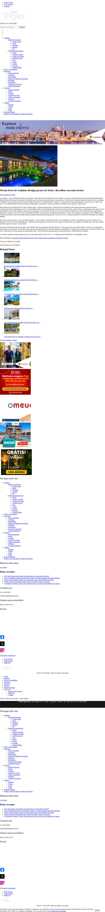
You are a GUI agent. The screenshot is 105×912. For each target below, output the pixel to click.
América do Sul (17, 58)
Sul (13, 49)
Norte (14, 43)
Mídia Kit (7, 663)
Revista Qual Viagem (15, 691)
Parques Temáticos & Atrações (18, 79)
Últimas (6, 103)
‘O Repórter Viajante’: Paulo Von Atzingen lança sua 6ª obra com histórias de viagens (31, 583)
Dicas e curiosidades (10, 69)
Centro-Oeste (16, 42)
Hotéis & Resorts (13, 90)
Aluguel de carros (14, 95)
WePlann (11, 99)
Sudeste (14, 47)
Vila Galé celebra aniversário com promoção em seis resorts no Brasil (26, 576)
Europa (14, 64)
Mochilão (11, 80)
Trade (10, 110)
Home (6, 676)
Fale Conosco (8, 4)
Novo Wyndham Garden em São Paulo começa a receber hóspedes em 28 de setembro (32, 578)
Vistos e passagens (14, 97)
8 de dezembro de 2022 (7, 195)
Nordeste (15, 45)
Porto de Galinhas (6, 340)
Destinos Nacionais (14, 40)
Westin (14, 340)
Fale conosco (8, 659)
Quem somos (8, 661)
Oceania (15, 66)
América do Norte (18, 56)
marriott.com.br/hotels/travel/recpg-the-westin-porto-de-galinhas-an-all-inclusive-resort (40, 238)
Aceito (97, 910)
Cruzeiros (11, 75)
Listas (10, 108)
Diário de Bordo (13, 73)
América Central (17, 54)
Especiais (7, 71)
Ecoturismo (12, 82)
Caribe (14, 62)
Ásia (13, 60)
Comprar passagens (14, 101)
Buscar (22, 27)
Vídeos (10, 106)
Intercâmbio (12, 77)
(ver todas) (3, 567)
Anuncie (7, 6)
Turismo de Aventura (15, 84)
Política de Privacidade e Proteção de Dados (18, 114)
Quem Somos (8, 2)
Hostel (10, 92)
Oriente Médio (17, 67)
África (14, 53)
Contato (10, 695)
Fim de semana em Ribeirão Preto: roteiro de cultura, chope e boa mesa (27, 582)
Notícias (11, 105)
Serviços (7, 88)
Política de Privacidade (58, 911)
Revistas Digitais (9, 112)
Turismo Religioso (14, 86)
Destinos (7, 38)
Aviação (11, 93)
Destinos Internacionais (15, 51)
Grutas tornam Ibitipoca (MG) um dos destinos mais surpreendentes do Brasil (29, 580)
